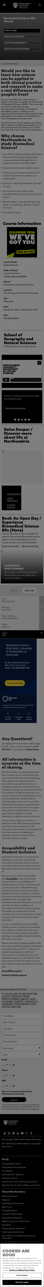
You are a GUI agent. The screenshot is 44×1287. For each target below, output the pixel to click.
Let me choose (22, 1275)
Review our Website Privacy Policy (22, 1270)
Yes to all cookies (21, 1282)
